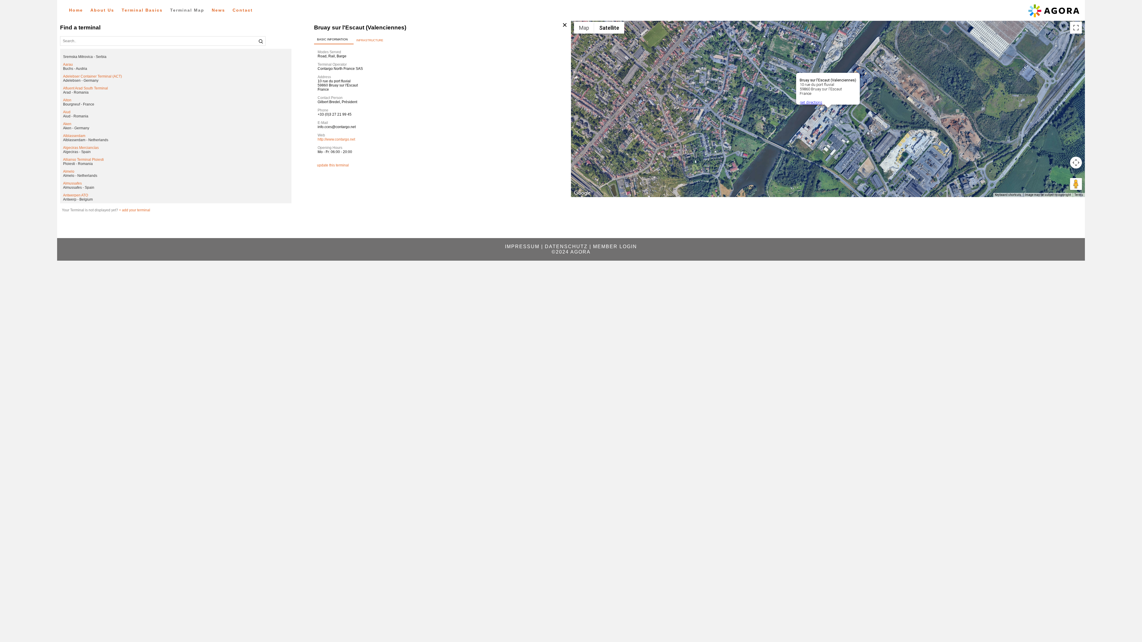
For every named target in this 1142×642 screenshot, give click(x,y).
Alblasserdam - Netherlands (85, 140)
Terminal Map (187, 10)
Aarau (68, 64)
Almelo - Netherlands (80, 176)
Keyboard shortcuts (1008, 194)
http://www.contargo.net (336, 139)
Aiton (67, 100)
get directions (811, 102)
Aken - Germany (76, 128)
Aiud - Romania (75, 116)
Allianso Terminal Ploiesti (83, 160)
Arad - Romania (76, 92)
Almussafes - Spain (78, 187)
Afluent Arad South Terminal (85, 88)
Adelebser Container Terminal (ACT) (92, 76)
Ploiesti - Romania (78, 164)
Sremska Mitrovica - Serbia (84, 57)
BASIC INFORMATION (332, 39)
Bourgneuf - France (78, 104)
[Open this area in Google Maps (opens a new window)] (582, 193)
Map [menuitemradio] (584, 28)
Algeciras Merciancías (81, 148)
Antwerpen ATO (75, 195)
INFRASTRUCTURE (369, 40)
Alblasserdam (74, 136)
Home (76, 10)
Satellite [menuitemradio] (609, 28)
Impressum (522, 246)
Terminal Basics (142, 10)
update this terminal (333, 165)
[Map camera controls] (1076, 163)
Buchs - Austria (75, 69)
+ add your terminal (134, 210)
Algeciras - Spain (77, 152)
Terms (1078, 194)
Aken (67, 124)
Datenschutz (566, 246)
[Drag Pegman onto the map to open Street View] (1076, 184)
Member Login (615, 246)
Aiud (66, 112)
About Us (102, 10)
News (218, 10)
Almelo (68, 171)
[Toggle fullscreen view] (1076, 28)
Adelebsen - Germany (80, 80)
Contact (243, 10)
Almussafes (72, 183)
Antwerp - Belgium (78, 199)
